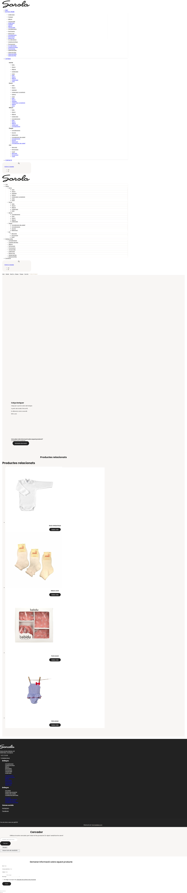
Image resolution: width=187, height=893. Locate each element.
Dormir (14, 133)
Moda (7, 186)
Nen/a (10, 213)
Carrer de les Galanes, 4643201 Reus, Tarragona (7, 752)
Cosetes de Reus (13, 42)
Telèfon (4, 872)
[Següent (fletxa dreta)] (2, 892)
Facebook (5, 811)
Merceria (14, 147)
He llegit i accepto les (20, 879)
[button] (66, 12)
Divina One (11, 33)
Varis (13, 74)
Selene (14, 94)
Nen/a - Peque (14, 274)
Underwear (11, 15)
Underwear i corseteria (18, 92)
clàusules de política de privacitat (26, 879)
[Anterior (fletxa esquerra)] (0, 892)
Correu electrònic (6, 869)
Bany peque (55, 721)
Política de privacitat (11, 799)
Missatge (4, 876)
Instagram (5, 808)
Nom (3, 866)
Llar (9, 232)
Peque (10, 223)
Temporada (11, 21)
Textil (13, 152)
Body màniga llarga (55, 525)
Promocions (11, 44)
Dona (10, 188)
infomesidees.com (97, 825)
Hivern (13, 67)
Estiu (13, 65)
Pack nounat (55, 656)
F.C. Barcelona (12, 40)
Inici (6, 184)
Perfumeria (11, 31)
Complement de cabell (18, 137)
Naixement (15, 135)
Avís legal (8, 798)
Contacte (8, 258)
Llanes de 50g (12, 52)
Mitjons (10, 19)
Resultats (5, 847)
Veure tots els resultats (9, 850)
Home (10, 202)
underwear (12, 251)
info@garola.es (5, 758)
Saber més (55, 529)
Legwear (14, 90)
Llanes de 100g (12, 50)
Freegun (10, 17)
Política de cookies (10, 801)
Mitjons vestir (55, 591)
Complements (12, 29)
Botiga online (9, 239)
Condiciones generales (11, 795)
